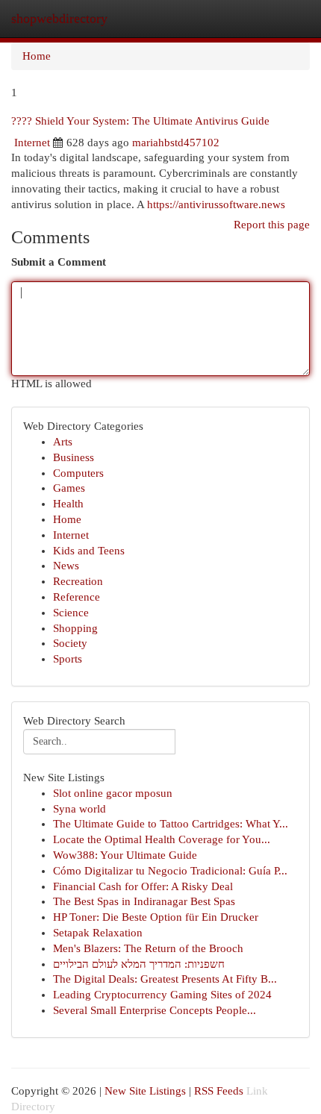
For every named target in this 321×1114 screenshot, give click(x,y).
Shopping (75, 628)
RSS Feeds (218, 1091)
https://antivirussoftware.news (216, 204)
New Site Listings (145, 1091)
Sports (67, 659)
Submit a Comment (58, 262)
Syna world (79, 809)
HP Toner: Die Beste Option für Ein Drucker (155, 917)
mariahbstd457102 (175, 142)
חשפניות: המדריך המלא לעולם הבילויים (139, 964)
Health (68, 504)
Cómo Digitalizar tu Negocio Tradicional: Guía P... (170, 871)
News (66, 566)
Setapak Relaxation (98, 933)
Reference (76, 597)
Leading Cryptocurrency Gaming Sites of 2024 (162, 995)
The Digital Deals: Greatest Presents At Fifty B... (165, 979)
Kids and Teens (89, 551)
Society (70, 643)
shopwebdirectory (59, 18)
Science (71, 613)
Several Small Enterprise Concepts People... (154, 1010)
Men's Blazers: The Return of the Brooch (148, 948)
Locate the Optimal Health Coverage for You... (161, 839)
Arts (62, 442)
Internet (32, 142)
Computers (78, 473)
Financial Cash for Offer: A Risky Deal (143, 886)
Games (69, 488)
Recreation (78, 581)
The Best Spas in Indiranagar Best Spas (144, 901)
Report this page (272, 225)
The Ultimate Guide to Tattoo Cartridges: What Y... (170, 824)
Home (36, 56)
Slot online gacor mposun (112, 793)
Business (73, 457)
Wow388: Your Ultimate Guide (125, 855)
